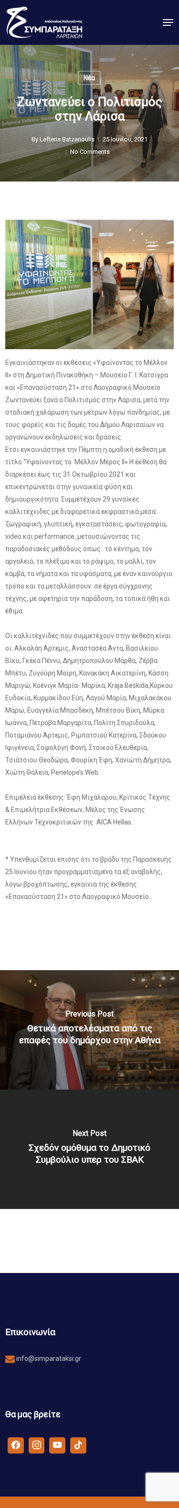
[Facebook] (15, 1445)
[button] (168, 22)
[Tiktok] (78, 1445)
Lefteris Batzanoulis (67, 139)
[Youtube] (57, 1445)
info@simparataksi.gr (48, 1358)
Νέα (89, 78)
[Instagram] (36, 1445)
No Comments (90, 151)
